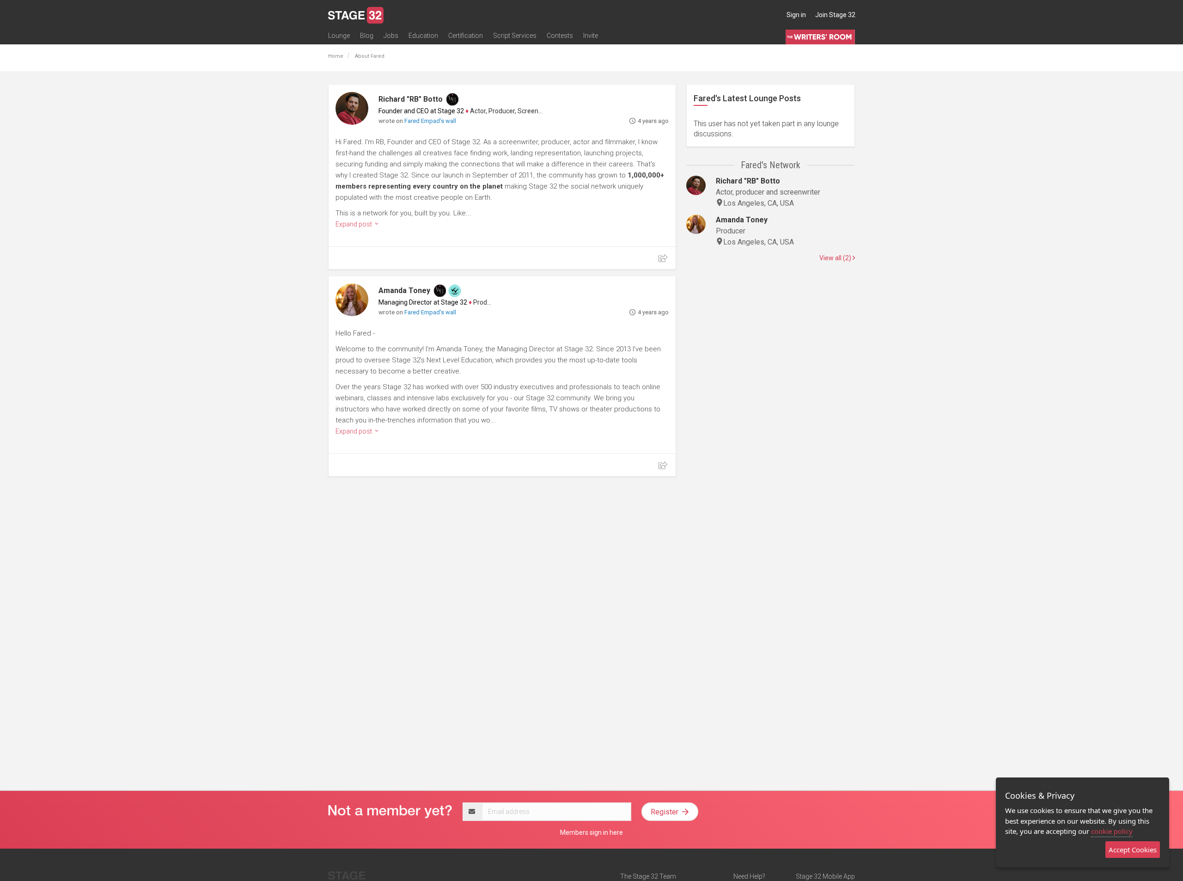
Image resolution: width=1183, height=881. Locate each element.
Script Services (515, 35)
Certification (465, 35)
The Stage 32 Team (648, 876)
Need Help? (749, 876)
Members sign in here (591, 832)
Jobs (391, 35)
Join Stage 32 (835, 14)
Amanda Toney (404, 290)
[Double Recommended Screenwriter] (454, 290)
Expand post (354, 224)
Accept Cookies (1133, 849)
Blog (366, 35)
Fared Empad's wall (430, 120)
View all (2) (836, 258)
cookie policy (1112, 831)
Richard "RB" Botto (410, 99)
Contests (560, 35)
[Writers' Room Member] (452, 99)
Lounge (339, 35)
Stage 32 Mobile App (825, 876)
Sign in (796, 14)
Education (423, 35)
